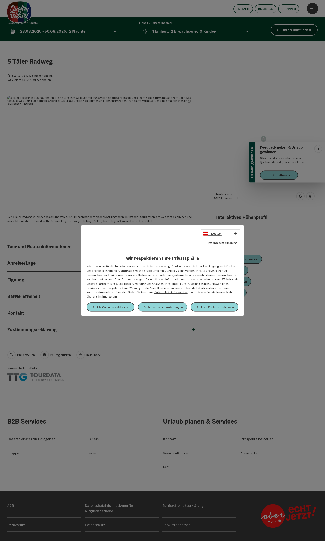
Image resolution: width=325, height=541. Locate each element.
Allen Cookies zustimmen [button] (217, 307)
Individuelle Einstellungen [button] (165, 307)
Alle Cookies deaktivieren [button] (113, 307)
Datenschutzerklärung (222, 243)
